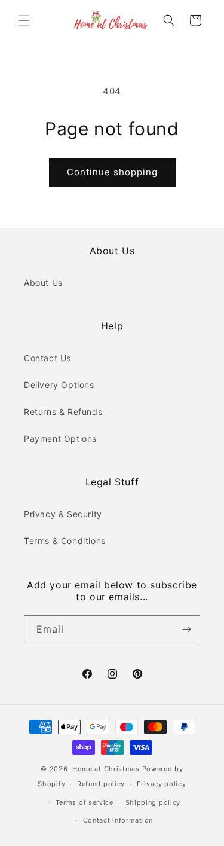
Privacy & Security (63, 514)
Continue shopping (112, 172)
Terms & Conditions (65, 541)
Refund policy (101, 784)
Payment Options (60, 438)
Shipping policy (153, 802)
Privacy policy (161, 784)
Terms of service (84, 802)
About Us (43, 282)
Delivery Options (59, 385)
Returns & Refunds (63, 412)
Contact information (118, 820)
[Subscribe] (186, 629)
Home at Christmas (106, 769)
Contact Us (47, 358)
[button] (24, 20)
